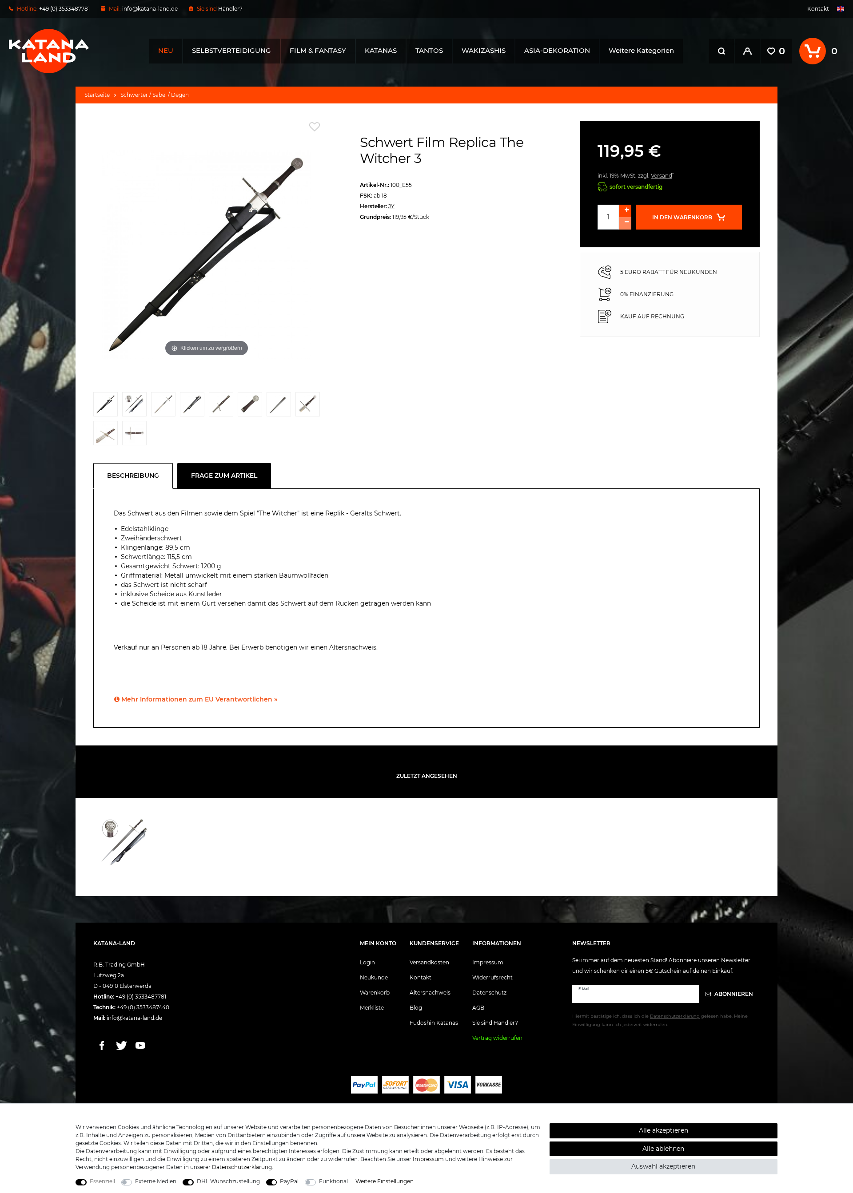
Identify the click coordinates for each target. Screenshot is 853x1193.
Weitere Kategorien (641, 50)
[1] (105, 406)
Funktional (333, 1181)
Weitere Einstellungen (384, 1181)
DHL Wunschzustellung (228, 1181)
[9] (105, 435)
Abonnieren (733, 994)
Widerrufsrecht (492, 977)
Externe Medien (155, 1181)
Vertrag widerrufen (497, 1037)
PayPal (289, 1181)
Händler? (230, 8)
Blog (416, 1007)
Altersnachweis (430, 992)
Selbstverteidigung (231, 50)
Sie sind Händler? (495, 1022)
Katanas (381, 50)
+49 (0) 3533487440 (143, 1007)
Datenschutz (489, 992)
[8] (307, 406)
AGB (478, 1007)
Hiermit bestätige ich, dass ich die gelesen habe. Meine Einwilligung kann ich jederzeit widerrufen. (660, 1020)
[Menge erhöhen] (625, 211)
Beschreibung (133, 476)
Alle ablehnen (663, 1149)
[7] (278, 406)
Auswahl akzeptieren (663, 1166)
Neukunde (374, 977)
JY (391, 206)
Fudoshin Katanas (434, 1022)
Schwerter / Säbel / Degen (154, 94)
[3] (163, 406)
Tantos (429, 50)
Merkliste (372, 1007)
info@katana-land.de (150, 8)
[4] (192, 406)
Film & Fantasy (318, 50)
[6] (249, 406)
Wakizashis (484, 50)
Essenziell (102, 1181)
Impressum (487, 962)
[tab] (135, 476)
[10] (134, 435)
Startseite (97, 94)
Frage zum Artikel (224, 476)
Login (367, 962)
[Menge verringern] (625, 223)
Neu (165, 50)
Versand (661, 175)
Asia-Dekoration (557, 50)
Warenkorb (375, 992)
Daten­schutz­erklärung (242, 1167)
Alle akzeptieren (663, 1130)
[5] (221, 406)
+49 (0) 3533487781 (141, 996)
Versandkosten (429, 962)
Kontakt (818, 8)
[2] (134, 406)
